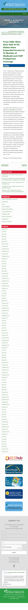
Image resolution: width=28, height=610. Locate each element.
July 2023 (4, 320)
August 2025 (4, 258)
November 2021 (5, 369)
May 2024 (4, 295)
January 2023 (5, 335)
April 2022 (4, 357)
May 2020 (4, 414)
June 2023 (4, 323)
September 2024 (5, 285)
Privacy (4, 596)
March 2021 (4, 389)
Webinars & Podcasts (6, 221)
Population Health (6, 214)
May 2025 (4, 266)
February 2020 (5, 421)
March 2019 (4, 446)
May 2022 (4, 355)
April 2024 (4, 298)
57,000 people (11, 109)
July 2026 (4, 231)
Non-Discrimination (11, 596)
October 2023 (5, 313)
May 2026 (4, 236)
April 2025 (4, 268)
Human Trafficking (6, 206)
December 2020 (5, 397)
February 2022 (5, 362)
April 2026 (4, 239)
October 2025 (5, 253)
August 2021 (4, 377)
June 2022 (4, 352)
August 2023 (4, 318)
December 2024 (5, 278)
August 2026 (4, 229)
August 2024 (4, 288)
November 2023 (5, 310)
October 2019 (5, 429)
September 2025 (5, 256)
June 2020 (4, 412)
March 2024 (4, 300)
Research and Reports (7, 216)
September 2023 (5, 315)
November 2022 (5, 340)
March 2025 (4, 271)
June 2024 (4, 293)
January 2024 (5, 305)
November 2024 (5, 281)
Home (2, 31)
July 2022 (4, 350)
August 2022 (4, 347)
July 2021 (4, 379)
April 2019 (4, 444)
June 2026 (4, 234)
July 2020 (4, 409)
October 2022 (5, 342)
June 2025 (4, 263)
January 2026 (5, 246)
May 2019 (4, 441)
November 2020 (5, 399)
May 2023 (4, 325)
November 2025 (5, 251)
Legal (17, 598)
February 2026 (5, 243)
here (7, 158)
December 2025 (5, 248)
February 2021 (5, 392)
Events (3, 204)
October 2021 (5, 372)
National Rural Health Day (7, 209)
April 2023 (4, 328)
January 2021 (5, 394)
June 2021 (4, 382)
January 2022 (5, 365)
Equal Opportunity (20, 596)
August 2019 (4, 434)
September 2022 (5, 345)
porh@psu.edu (15, 562)
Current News (5, 201)
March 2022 (4, 360)
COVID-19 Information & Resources (14, 9)
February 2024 (5, 303)
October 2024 (5, 283)
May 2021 (4, 384)
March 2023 (4, 330)
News (6, 31)
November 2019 (5, 426)
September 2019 (5, 431)
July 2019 (4, 436)
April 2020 (4, 416)
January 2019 (5, 451)
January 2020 (5, 424)
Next (24, 165)
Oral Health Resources (7, 211)
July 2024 (4, 290)
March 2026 (4, 241)
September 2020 (5, 404)
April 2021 (4, 387)
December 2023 (5, 308)
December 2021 (5, 367)
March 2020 (4, 419)
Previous (5, 165)
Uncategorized (5, 219)
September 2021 (5, 374)
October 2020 (5, 402)
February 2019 (5, 449)
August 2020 (4, 407)
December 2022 (5, 337)
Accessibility (12, 598)
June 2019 (4, 439)
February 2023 (5, 332)
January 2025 (5, 276)
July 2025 (4, 261)
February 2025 (5, 273)
